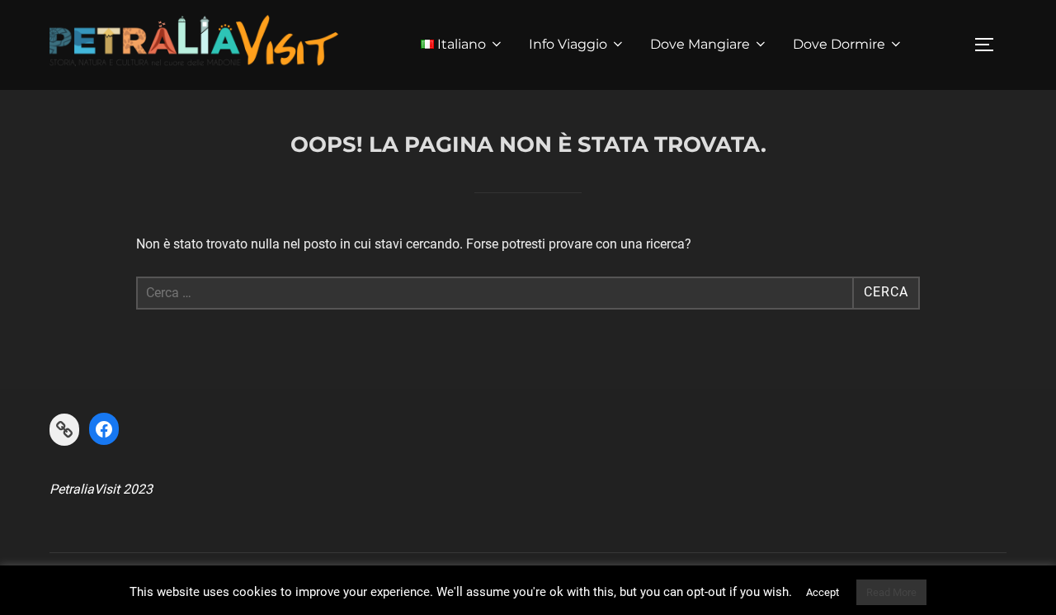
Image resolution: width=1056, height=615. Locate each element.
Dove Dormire (839, 44)
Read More (891, 592)
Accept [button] (822, 592)
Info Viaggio (568, 44)
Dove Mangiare (700, 44)
